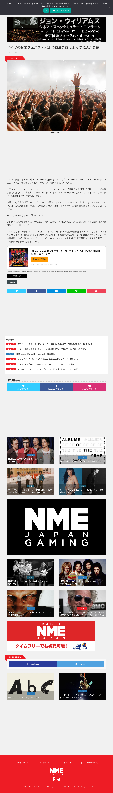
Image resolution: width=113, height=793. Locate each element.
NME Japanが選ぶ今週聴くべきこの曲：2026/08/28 (35, 354)
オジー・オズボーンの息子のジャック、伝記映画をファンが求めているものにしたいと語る (52, 349)
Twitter (81, 663)
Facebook (33, 663)
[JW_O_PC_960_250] (56, 29)
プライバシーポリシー (68, 762)
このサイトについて (22, 762)
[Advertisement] (56, 156)
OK (46, 10)
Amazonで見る (39, 259)
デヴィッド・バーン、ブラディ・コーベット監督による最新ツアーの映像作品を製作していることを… (56, 344)
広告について (44, 762)
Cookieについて (92, 762)
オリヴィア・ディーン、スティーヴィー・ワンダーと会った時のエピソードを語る (48, 369)
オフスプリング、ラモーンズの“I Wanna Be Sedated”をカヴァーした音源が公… (48, 359)
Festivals (11, 282)
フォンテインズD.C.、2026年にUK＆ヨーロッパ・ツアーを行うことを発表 (46, 364)
